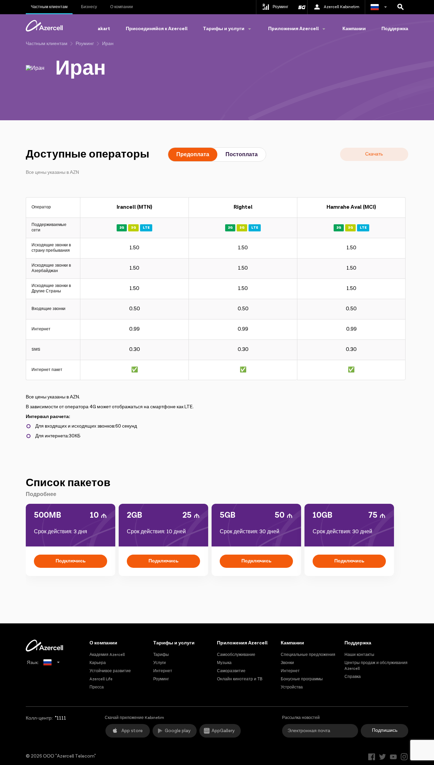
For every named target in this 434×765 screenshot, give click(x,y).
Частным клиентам (49, 6)
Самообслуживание (236, 654)
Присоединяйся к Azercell (157, 29)
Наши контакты (359, 654)
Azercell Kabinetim (341, 6)
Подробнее (41, 494)
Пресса (97, 687)
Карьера (98, 662)
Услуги (159, 662)
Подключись (71, 561)
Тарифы (161, 654)
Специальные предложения (308, 654)
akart (104, 29)
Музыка (224, 662)
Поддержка (394, 29)
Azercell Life (101, 679)
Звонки (287, 662)
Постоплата (241, 154)
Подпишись (384, 730)
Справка (352, 676)
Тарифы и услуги (174, 643)
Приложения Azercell (242, 643)
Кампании (354, 29)
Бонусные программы (302, 679)
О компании (121, 6)
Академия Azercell (107, 654)
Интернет (162, 671)
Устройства (292, 687)
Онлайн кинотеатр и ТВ (239, 679)
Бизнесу (89, 6)
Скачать (374, 154)
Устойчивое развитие (110, 671)
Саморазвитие (231, 671)
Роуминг (85, 44)
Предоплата (192, 154)
